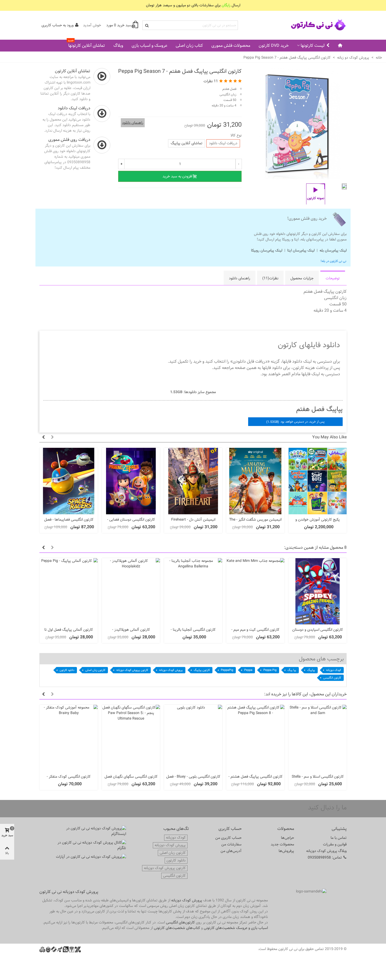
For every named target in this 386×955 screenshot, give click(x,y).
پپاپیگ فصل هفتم (319, 409)
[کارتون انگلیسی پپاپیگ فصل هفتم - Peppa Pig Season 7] (298, 176)
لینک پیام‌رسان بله (333, 250)
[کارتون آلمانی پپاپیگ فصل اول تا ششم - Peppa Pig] (69, 591)
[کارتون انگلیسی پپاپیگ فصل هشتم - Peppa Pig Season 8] (255, 738)
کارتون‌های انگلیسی (180, 922)
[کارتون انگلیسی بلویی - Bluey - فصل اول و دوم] (193, 738)
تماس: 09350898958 (325, 857)
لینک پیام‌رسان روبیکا (266, 250)
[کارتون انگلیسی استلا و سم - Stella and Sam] (318, 738)
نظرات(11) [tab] (270, 278)
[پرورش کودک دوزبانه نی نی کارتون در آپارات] (90, 857)
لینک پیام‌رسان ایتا (301, 250)
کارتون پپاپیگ (202, 670)
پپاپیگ (311, 670)
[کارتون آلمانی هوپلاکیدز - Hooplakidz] (131, 591)
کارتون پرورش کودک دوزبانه (132, 670)
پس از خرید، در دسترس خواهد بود (295, 421)
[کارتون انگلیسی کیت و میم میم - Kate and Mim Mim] (255, 591)
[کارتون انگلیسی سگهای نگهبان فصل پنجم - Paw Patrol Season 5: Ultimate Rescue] (131, 738)
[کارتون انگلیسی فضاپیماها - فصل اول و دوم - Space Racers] (69, 481)
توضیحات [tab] (333, 278)
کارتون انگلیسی (332, 677)
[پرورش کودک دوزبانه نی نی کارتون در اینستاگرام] (90, 831)
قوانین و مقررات (335, 844)
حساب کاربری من (228, 838)
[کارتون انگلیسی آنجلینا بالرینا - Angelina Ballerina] (193, 591)
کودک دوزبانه (333, 670)
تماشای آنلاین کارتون (72, 71)
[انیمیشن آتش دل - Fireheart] (193, 481)
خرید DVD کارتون (274, 45)
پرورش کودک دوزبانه (171, 670)
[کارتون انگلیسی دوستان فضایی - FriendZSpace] (131, 481)
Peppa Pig (270, 670)
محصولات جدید (282, 844)
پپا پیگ (292, 670)
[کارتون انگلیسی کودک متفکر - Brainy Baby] (69, 738)
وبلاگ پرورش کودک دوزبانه (326, 851)
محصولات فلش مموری (230, 45)
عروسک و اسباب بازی (149, 45)
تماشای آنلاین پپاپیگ (186, 143)
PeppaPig (227, 670)
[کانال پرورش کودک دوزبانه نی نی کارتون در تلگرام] (90, 845)
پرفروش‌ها (286, 851)
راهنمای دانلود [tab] (239, 278)
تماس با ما (339, 838)
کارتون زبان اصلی (95, 670)
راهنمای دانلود (132, 123)
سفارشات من (231, 844)
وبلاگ (118, 45)
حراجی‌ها (287, 838)
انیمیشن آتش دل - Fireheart (193, 519)
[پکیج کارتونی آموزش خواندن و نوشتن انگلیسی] (318, 481)
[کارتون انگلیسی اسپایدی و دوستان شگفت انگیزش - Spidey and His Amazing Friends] (318, 591)
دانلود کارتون (67, 670)
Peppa (248, 670)
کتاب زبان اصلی (189, 45)
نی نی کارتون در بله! (333, 261)
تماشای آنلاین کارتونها (86, 44)
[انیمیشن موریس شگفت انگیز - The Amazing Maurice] (255, 481)
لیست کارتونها (313, 45)
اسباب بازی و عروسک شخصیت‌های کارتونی (236, 928)
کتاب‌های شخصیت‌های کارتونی (177, 928)
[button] (257, 124)
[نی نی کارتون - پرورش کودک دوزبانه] (318, 25)
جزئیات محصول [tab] (302, 278)
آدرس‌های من (231, 851)
